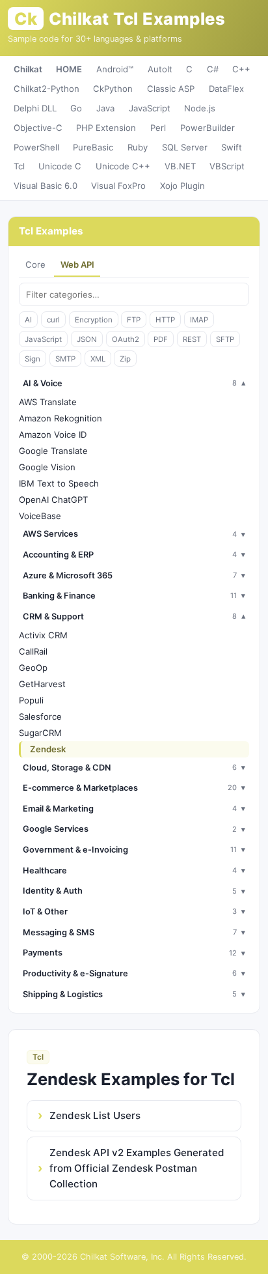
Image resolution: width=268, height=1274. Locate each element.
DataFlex (226, 88)
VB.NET (180, 166)
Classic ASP (170, 88)
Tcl (19, 166)
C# (213, 69)
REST (192, 339)
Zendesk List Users (95, 1115)
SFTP (225, 339)
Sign (32, 358)
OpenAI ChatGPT (53, 499)
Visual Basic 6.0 (45, 185)
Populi (31, 700)
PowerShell (36, 147)
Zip (125, 358)
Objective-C (38, 127)
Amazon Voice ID (53, 434)
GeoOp (33, 667)
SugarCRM (40, 733)
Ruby (137, 147)
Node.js (199, 108)
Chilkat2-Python (46, 88)
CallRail (33, 651)
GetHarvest (42, 684)
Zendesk (48, 749)
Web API (77, 264)
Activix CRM (43, 635)
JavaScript (149, 108)
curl (53, 319)
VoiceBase (40, 516)
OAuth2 (125, 339)
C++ (241, 69)
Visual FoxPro (118, 185)
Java (105, 108)
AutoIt (160, 69)
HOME (69, 69)
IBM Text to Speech (59, 483)
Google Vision (47, 467)
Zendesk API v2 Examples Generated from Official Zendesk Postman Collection (136, 1168)
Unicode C (59, 166)
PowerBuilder (207, 127)
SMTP (65, 358)
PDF (161, 339)
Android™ (114, 69)
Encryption (94, 319)
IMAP (199, 319)
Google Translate (53, 451)
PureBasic (93, 147)
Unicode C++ (123, 166)
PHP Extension (106, 127)
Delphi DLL (35, 108)
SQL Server (185, 147)
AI (28, 319)
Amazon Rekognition (60, 418)
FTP (134, 319)
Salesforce (40, 716)
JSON (87, 339)
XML (97, 358)
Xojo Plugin (182, 185)
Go (76, 108)
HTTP (165, 319)
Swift (231, 147)
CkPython (113, 88)
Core (35, 264)
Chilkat (28, 69)
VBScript (227, 166)
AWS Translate (48, 402)
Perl (158, 127)
